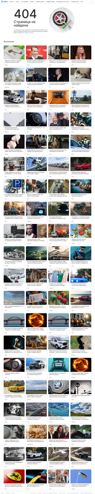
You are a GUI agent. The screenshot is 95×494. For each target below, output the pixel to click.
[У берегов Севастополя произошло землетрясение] (58, 413)
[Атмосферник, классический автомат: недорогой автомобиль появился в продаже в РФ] (14, 390)
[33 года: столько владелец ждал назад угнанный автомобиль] (36, 78)
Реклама (13, 493)
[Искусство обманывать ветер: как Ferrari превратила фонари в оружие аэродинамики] (14, 479)
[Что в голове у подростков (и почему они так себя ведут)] (58, 479)
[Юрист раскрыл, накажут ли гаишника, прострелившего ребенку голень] (36, 100)
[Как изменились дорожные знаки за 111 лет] (80, 390)
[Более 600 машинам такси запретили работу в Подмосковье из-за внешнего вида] (80, 189)
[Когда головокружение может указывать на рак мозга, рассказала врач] (36, 212)
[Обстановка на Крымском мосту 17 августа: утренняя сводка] (14, 323)
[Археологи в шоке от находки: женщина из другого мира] (14, 55)
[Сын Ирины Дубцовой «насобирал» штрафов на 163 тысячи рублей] (58, 212)
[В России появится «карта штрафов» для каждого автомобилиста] (80, 435)
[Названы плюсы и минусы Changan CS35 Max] (36, 457)
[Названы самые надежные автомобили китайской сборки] (80, 167)
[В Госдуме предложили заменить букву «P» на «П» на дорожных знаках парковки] (14, 189)
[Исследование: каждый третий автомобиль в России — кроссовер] (80, 301)
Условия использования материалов (50, 493)
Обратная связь (62, 493)
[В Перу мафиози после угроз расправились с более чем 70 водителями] (14, 167)
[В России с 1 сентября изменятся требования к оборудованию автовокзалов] (58, 55)
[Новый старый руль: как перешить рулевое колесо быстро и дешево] (14, 435)
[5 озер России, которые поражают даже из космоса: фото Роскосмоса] (80, 346)
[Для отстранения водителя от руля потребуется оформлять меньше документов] (80, 256)
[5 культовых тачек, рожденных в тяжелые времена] (14, 457)
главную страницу (28, 32)
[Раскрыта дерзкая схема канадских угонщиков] (36, 413)
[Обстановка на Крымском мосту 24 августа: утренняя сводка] (58, 323)
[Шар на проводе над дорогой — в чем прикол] (14, 301)
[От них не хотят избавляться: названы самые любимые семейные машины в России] (36, 279)
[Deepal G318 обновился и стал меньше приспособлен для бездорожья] (80, 457)
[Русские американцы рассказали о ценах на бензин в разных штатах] (36, 256)
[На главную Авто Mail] (5, 1)
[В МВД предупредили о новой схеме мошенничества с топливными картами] (80, 323)
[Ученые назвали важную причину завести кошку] (80, 78)
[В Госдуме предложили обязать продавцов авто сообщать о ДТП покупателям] (14, 212)
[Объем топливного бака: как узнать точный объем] (36, 189)
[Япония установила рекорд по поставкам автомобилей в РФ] (14, 234)
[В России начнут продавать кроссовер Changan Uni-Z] (36, 368)
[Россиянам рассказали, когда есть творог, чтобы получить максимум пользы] (14, 78)
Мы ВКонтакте (34, 493)
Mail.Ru (2, 493)
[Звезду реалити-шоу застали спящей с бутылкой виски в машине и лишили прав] (36, 145)
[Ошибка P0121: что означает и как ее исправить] (58, 368)
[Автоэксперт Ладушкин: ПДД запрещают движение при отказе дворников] (58, 256)
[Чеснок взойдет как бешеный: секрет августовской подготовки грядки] (14, 145)
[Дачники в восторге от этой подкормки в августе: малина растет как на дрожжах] (58, 301)
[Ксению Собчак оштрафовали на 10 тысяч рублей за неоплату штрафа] (36, 55)
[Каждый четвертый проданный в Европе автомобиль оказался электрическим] (14, 279)
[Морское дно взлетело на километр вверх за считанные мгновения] (80, 413)
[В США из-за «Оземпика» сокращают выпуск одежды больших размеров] (58, 279)
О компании (7, 493)
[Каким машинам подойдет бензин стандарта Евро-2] (36, 346)
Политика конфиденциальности (86, 493)
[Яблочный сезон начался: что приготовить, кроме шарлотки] (36, 435)
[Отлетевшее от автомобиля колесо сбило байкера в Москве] (58, 189)
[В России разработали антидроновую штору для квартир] (14, 122)
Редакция (40, 493)
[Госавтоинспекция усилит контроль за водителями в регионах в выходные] (80, 279)
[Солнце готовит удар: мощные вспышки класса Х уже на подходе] (80, 368)
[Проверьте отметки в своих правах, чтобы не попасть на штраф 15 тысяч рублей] (36, 301)
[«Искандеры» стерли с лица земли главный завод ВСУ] (36, 390)
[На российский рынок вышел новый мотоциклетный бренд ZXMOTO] (14, 413)
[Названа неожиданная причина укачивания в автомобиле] (58, 145)
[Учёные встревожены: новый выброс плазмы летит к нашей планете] (36, 323)
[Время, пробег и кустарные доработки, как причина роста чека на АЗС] (14, 346)
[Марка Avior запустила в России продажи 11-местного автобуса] (58, 346)
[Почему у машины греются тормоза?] (14, 368)
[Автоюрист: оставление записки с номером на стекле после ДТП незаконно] (80, 212)
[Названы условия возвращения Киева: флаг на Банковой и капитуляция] (80, 479)
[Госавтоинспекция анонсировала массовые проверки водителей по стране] (80, 145)
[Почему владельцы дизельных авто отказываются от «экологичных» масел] (36, 479)
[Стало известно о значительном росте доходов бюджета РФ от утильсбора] (58, 167)
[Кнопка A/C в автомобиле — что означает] (36, 122)
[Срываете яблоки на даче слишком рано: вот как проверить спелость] (80, 234)
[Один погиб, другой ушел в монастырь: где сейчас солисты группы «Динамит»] (58, 435)
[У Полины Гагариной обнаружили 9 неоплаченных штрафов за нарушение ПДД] (58, 78)
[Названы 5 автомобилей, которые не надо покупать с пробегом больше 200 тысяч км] (14, 100)
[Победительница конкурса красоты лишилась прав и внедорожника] (80, 55)
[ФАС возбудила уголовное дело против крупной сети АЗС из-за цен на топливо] (80, 100)
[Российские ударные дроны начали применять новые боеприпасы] (58, 457)
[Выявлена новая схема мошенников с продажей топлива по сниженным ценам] (80, 122)
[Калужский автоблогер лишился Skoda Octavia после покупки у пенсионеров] (58, 390)
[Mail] (2, 1)
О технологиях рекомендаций (72, 493)
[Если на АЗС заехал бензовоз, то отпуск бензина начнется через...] (58, 234)
